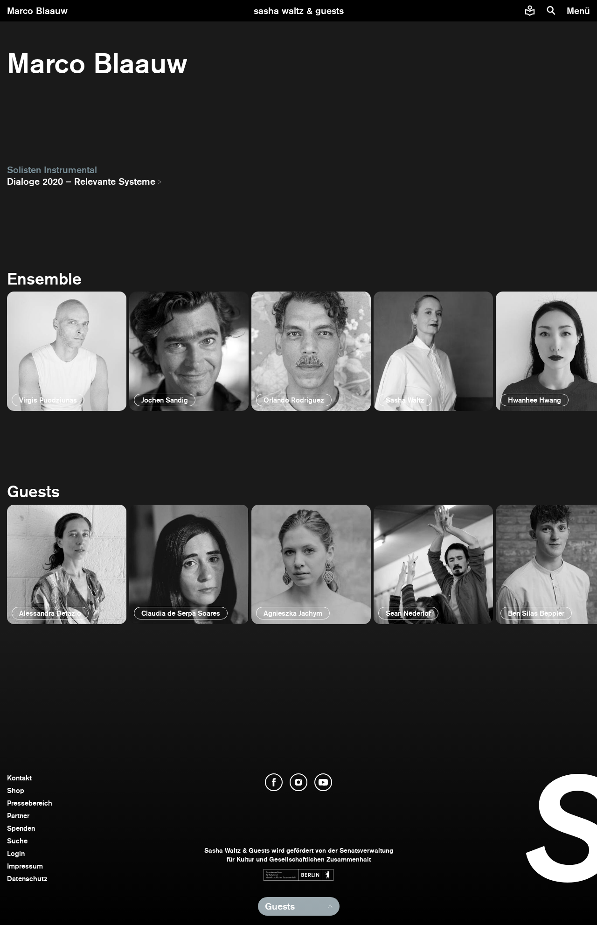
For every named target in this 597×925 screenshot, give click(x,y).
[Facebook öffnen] (274, 782)
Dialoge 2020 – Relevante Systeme (81, 181)
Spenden (21, 828)
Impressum (25, 866)
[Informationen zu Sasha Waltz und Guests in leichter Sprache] (530, 10)
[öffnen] (66, 351)
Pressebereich (29, 803)
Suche (17, 840)
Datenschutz (27, 878)
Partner (18, 815)
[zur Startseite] (299, 11)
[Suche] (551, 10)
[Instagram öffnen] (298, 782)
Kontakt (19, 777)
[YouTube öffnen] (323, 782)
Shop (15, 790)
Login (16, 853)
